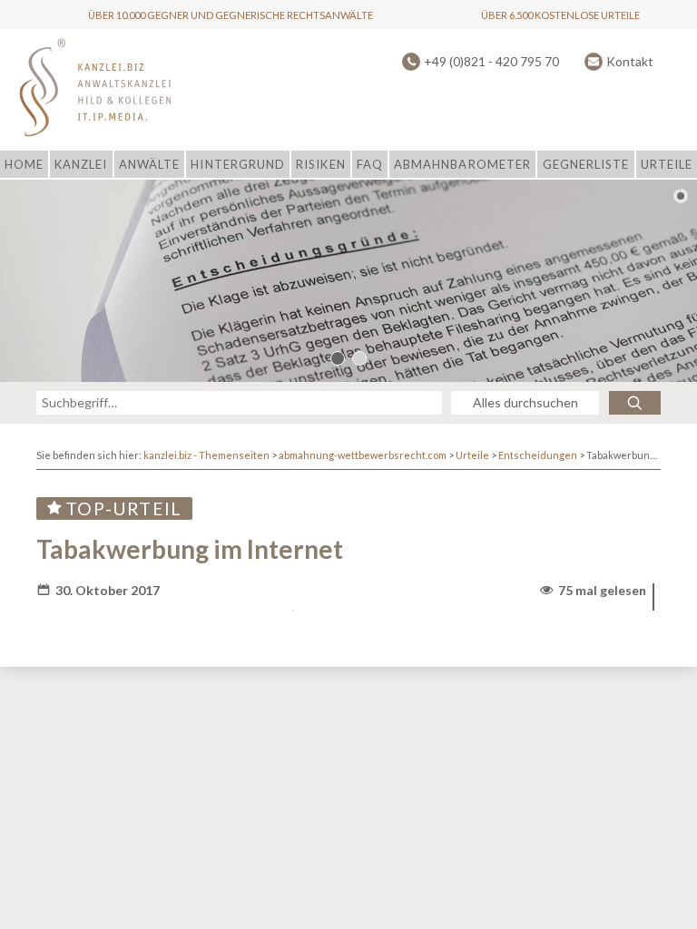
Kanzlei (80, 164)
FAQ (370, 164)
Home (24, 164)
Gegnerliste (586, 164)
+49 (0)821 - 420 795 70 (491, 61)
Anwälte (149, 164)
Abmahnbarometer (462, 164)
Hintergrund (237, 164)
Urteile (666, 164)
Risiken (320, 164)
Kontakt (629, 61)
